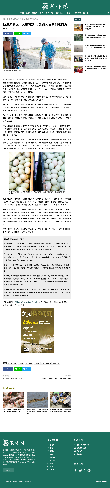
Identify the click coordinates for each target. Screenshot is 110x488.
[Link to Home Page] (55, 5)
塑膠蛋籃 (48, 363)
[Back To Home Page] (19, 442)
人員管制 (36, 363)
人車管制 (21, 363)
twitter (28, 33)
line (19, 33)
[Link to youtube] (80, 470)
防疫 (15, 363)
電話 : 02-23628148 (83, 445)
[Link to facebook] (75, 470)
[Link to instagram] (84, 470)
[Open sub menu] (53, 12)
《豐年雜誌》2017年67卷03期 (25, 302)
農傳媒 (5, 28)
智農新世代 (56, 363)
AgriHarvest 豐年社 (18, 481)
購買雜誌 (79, 454)
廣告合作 (79, 451)
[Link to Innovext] (104, 481)
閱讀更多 (8, 470)
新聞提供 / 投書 (81, 448)
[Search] (108, 12)
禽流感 (10, 363)
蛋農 (42, 363)
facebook (9, 33)
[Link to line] (89, 470)
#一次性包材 (29, 363)
